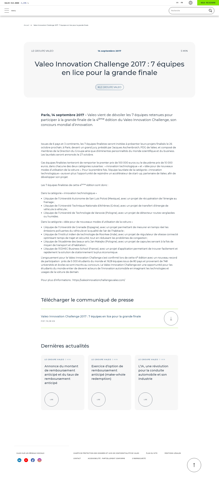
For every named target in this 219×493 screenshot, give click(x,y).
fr (182, 3)
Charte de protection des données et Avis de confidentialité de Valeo (106, 453)
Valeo (92, 115)
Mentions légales (173, 453)
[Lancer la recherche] (210, 10)
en (177, 3)
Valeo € (16, 3)
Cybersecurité (139, 458)
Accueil (26, 25)
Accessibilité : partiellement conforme (106, 458)
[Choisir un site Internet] (190, 3)
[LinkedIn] (19, 461)
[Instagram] (39, 461)
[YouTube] (26, 461)
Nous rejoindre (208, 2)
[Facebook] (33, 461)
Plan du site (151, 453)
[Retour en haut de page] (194, 465)
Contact (77, 458)
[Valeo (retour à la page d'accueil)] (109, 10)
